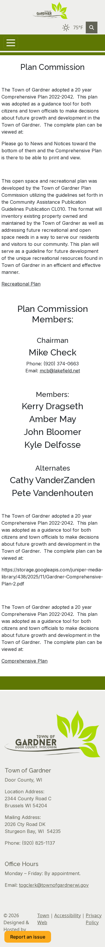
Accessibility (67, 915)
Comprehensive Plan (24, 661)
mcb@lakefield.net (60, 371)
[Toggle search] (91, 27)
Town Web (43, 919)
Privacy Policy (94, 919)
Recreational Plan (21, 284)
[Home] (50, 10)
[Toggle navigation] (11, 43)
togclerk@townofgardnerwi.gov (54, 885)
